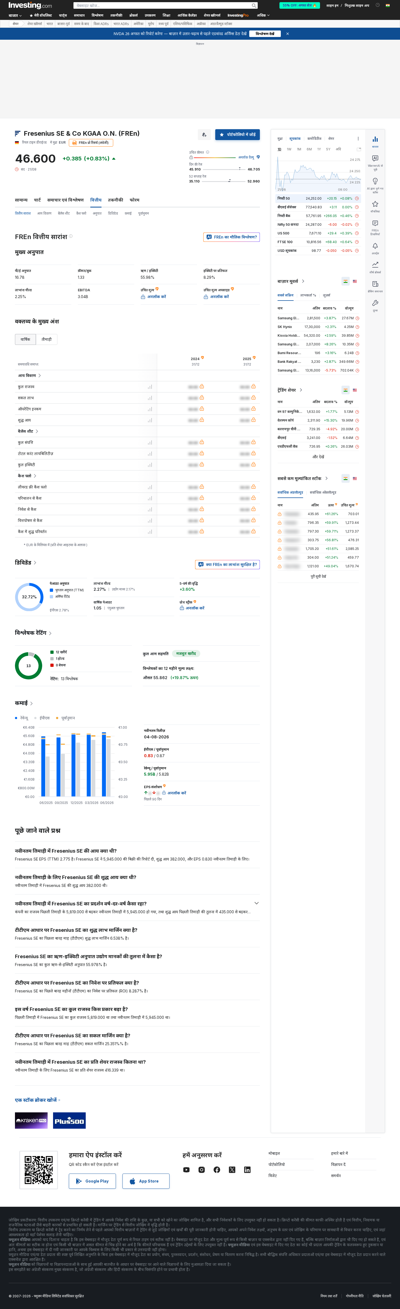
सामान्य (21, 200)
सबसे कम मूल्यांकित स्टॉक (299, 478)
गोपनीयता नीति (355, 1296)
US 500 (283, 233)
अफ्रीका (201, 24)
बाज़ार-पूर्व (63, 24)
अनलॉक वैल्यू (246, 157)
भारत (50, 24)
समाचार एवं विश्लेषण (65, 200)
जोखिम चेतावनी (382, 1296)
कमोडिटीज (314, 139)
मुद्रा (280, 139)
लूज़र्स (326, 295)
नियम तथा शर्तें (329, 1296)
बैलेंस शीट (64, 213)
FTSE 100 (285, 242)
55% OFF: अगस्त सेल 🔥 (300, 5)
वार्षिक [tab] (25, 339)
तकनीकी (115, 200)
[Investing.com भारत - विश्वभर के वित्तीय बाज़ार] (30, 5)
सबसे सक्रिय (286, 295)
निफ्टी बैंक (284, 216)
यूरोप (151, 24)
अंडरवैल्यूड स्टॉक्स (221, 24)
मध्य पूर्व (163, 24)
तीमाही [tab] (47, 339)
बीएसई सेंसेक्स (287, 207)
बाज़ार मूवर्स (288, 281)
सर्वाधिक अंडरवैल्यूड (290, 492)
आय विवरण (44, 213)
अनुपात (97, 213)
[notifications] (378, 5)
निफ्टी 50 (284, 198)
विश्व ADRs (101, 24)
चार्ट (37, 200)
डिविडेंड (113, 213)
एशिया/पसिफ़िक (182, 24)
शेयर (16, 23)
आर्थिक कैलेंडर (187, 15)
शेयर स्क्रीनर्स (212, 15)
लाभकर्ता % (308, 295)
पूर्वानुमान (143, 213)
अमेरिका (138, 24)
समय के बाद (81, 24)
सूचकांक (295, 139)
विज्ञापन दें (338, 1164)
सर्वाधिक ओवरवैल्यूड (323, 492)
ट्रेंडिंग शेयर (287, 390)
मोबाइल (274, 1153)
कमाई (128, 213)
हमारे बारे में (339, 1153)
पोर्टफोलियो (277, 1164)
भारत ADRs (121, 24)
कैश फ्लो (81, 213)
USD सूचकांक (287, 251)
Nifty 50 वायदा (288, 224)
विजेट (273, 1175)
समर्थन (336, 1175)
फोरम (134, 200)
